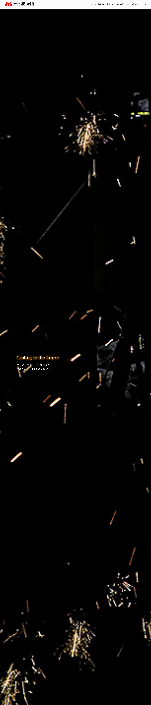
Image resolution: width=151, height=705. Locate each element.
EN (145, 4)
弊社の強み (92, 4)
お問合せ (134, 4)
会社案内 (120, 4)
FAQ (127, 4)
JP (142, 4)
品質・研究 (111, 4)
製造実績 (101, 4)
